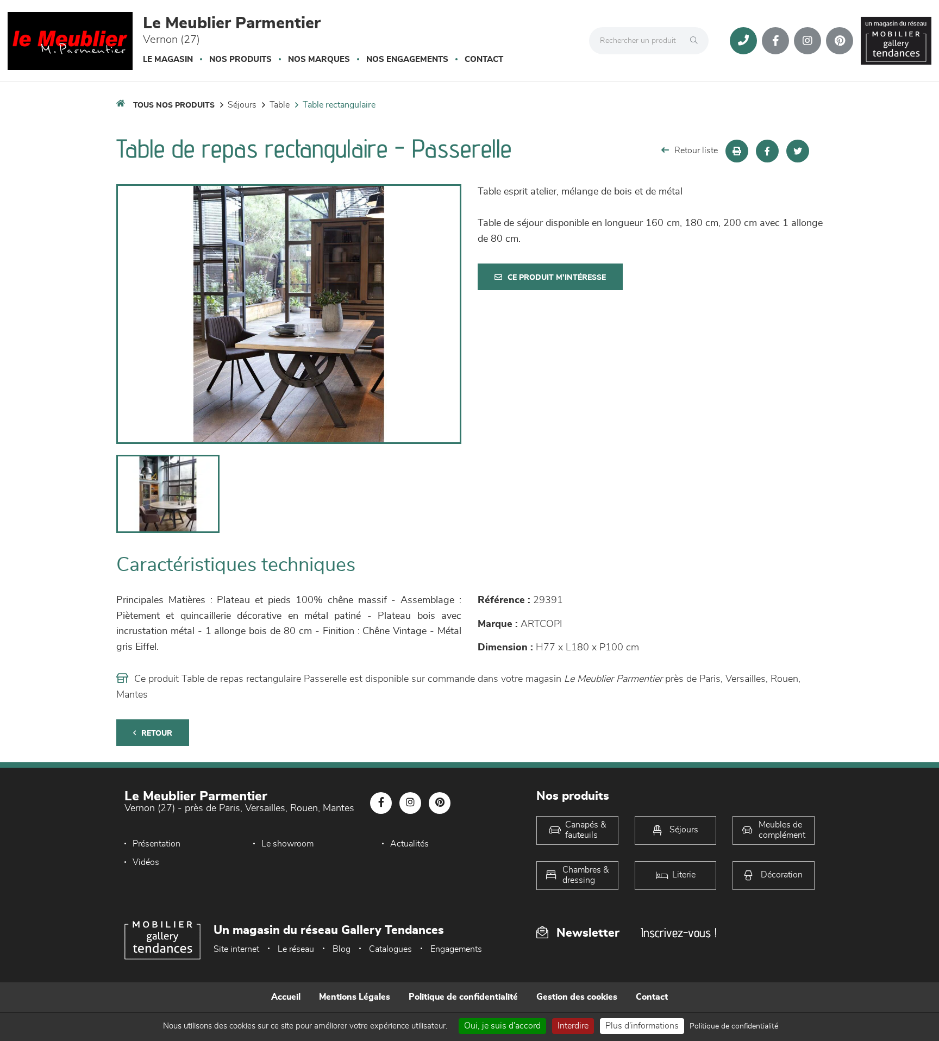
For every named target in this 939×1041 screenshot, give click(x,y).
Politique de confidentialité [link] (734, 1026)
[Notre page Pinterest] (839, 40)
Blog (341, 949)
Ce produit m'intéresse (557, 277)
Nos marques (319, 59)
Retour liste (696, 150)
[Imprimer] (736, 151)
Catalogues (390, 949)
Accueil (286, 997)
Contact (484, 59)
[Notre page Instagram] (807, 40)
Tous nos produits (174, 105)
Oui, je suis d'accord (502, 1025)
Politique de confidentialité (463, 997)
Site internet (236, 949)
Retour (156, 733)
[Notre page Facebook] (775, 40)
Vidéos (146, 862)
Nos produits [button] (240, 59)
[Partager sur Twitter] (797, 151)
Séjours (242, 105)
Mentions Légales (354, 997)
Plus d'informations (642, 1025)
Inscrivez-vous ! (679, 932)
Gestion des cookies (576, 997)
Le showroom (287, 843)
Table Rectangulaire (339, 105)
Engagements (456, 949)
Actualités (409, 843)
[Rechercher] (697, 40)
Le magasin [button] (168, 59)
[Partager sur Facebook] (767, 151)
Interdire (573, 1025)
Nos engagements (407, 59)
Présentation (156, 843)
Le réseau (296, 949)
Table (280, 105)
